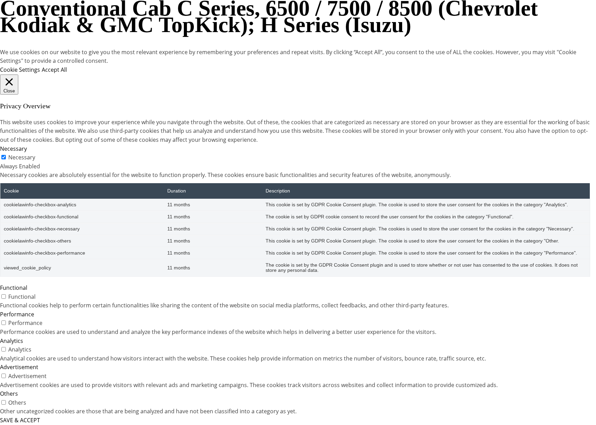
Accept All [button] (54, 69)
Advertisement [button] (19, 367)
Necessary (21, 157)
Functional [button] (13, 287)
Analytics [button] (11, 341)
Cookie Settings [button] (20, 69)
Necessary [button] (13, 148)
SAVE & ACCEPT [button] (20, 420)
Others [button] (9, 393)
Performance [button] (17, 314)
